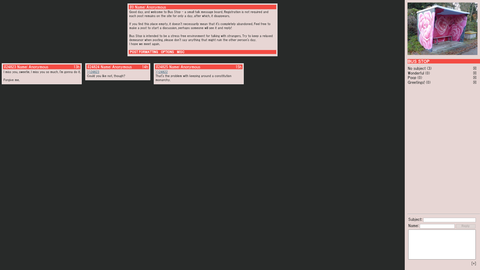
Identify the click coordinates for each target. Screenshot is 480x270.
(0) (427, 73)
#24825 (162, 67)
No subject (417, 68)
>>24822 (162, 72)
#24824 (94, 67)
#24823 (10, 67)
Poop (412, 78)
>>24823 (93, 72)
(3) (429, 68)
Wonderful (416, 73)
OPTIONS (167, 52)
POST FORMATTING (144, 52)
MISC (180, 52)
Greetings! (416, 82)
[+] (474, 264)
